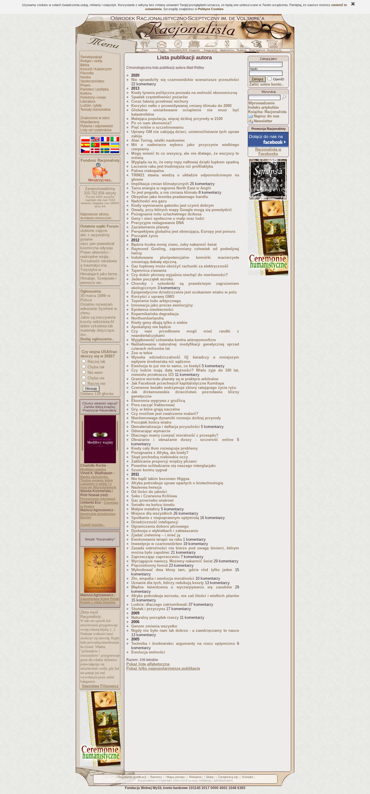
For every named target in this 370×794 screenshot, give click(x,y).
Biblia (84, 65)
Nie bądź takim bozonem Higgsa (160, 479)
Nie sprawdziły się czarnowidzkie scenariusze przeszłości (185, 79)
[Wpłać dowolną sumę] (100, 177)
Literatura (87, 101)
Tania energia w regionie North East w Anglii (171, 188)
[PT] (95, 145)
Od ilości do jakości (149, 492)
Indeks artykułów (263, 107)
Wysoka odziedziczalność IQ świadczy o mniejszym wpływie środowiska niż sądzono (185, 359)
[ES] (85, 145)
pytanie (86, 239)
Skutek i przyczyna (148, 609)
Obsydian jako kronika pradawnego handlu (169, 197)
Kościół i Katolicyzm (96, 69)
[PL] (85, 139)
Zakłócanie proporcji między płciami (164, 461)
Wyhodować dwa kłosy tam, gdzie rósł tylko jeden (181, 570)
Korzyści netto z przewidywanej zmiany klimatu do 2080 (181, 106)
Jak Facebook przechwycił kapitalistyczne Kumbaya (177, 383)
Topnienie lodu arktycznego (156, 301)
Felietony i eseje (93, 97)
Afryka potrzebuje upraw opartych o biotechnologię (177, 483)
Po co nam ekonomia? (151, 123)
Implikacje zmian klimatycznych (160, 184)
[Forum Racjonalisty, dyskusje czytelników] (146, 47)
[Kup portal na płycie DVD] (178, 47)
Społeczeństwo (92, 81)
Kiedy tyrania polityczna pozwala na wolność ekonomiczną (184, 93)
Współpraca (89, 122)
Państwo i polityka (94, 89)
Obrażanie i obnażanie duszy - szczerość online (182, 439)
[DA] (95, 151)
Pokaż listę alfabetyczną (147, 664)
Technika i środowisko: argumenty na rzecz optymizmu (183, 643)
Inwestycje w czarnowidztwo (156, 544)
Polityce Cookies (210, 9)
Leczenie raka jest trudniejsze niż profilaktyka (172, 166)
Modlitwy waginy (93, 469)
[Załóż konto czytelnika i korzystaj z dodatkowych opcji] (273, 47)
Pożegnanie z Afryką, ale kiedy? (159, 452)
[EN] (95, 139)
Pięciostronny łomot (149, 565)
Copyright (165, 780)
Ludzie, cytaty (91, 106)
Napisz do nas (266, 116)
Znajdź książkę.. (92, 525)
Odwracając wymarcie (150, 431)
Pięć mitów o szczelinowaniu (157, 127)
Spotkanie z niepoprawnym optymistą (165, 518)
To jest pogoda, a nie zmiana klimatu (164, 192)
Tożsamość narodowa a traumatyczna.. (98, 263)
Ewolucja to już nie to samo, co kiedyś (166, 366)
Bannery (156, 777)
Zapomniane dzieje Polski (99, 599)
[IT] (115, 139)
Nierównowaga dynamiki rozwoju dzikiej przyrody (176, 418)
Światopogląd (91, 57)
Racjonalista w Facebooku (268, 151)
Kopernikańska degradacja (155, 314)
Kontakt (247, 777)
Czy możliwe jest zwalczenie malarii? (164, 413)
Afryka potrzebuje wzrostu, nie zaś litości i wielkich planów (185, 596)
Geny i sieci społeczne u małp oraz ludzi (167, 218)
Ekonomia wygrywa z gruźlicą (158, 400)
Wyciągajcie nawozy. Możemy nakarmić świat (171, 561)
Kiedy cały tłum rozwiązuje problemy (164, 448)
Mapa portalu (175, 777)
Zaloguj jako (268, 58)
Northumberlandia (147, 318)
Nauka (85, 77)
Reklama (195, 777)
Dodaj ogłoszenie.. (97, 339)
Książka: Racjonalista (267, 112)
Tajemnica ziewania (148, 270)
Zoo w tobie (141, 353)
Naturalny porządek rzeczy (155, 617)
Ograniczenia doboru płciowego (160, 526)
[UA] (115, 145)
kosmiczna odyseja (96, 248)
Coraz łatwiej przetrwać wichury (159, 101)
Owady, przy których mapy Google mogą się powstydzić (181, 210)
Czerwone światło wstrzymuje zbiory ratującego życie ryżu (183, 387)
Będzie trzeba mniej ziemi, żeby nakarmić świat (174, 244)
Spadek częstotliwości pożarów (159, 97)
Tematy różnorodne (95, 110)
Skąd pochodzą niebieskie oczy (159, 457)
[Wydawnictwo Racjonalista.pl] (227, 47)
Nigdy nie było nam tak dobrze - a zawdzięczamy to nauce (185, 630)
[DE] (105, 145)
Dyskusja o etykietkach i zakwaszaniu (164, 531)
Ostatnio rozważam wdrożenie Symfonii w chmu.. (98, 308)
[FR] (105, 139)
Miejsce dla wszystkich (151, 513)
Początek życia (144, 236)
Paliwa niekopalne (147, 171)
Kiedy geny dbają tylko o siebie (159, 322)
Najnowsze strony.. (95, 214)
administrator (223, 780)
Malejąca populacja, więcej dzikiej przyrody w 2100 (177, 119)
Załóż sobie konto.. (266, 84)
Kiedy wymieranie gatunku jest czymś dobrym (172, 205)
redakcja (205, 780)
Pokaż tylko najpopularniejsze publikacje (163, 668)
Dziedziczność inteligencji (154, 522)
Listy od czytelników (96, 130)
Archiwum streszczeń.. (96, 218)
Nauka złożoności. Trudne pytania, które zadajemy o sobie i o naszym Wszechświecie (98, 482)
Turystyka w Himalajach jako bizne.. (99, 271)
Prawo (85, 85)
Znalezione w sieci (95, 118)
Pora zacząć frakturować (153, 405)
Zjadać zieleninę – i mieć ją (155, 535)
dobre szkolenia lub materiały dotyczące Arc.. (97, 330)
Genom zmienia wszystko (154, 626)
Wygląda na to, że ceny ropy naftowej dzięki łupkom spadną (185, 162)
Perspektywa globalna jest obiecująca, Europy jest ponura (183, 231)
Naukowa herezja (146, 487)
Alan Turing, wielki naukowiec (158, 140)
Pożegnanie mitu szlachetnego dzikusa (166, 214)
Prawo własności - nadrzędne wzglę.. (95, 254)
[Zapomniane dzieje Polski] (100, 592)
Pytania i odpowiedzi (96, 126)
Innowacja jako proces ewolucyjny (162, 305)
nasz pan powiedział (97, 243)
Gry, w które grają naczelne (155, 409)
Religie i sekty (91, 61)
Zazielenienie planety (150, 227)
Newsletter (263, 121)
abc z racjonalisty (95, 235)
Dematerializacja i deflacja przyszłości (165, 426)
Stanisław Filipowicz (100, 686)
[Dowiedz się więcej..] (100, 765)
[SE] (105, 151)
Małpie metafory (145, 509)
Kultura (86, 93)
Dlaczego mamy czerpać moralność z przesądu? (174, 435)
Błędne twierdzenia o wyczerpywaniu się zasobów (181, 587)
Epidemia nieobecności (152, 309)
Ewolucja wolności (148, 652)
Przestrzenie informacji (97, 499)
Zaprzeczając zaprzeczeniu (155, 557)
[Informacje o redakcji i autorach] (241, 47)
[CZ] (85, 151)
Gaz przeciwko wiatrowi (152, 500)
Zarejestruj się (228, 777)
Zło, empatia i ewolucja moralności (162, 578)
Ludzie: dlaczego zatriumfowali (159, 604)
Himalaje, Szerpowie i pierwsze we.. (98, 280)
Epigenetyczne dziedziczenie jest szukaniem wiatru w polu (184, 292)
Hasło (253, 69)
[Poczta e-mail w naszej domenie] (161, 47)
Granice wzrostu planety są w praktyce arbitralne (174, 379)
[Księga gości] (211, 47)
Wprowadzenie (261, 103)
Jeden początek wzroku (152, 279)
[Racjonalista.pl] (185, 38)
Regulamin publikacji (132, 777)
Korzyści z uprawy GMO (152, 296)
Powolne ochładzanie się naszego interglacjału (173, 466)
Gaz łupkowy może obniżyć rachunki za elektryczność (181, 266)
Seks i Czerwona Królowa (154, 496)
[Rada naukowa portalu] (256, 47)
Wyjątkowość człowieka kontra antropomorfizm (173, 340)
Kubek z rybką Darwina (97, 602)
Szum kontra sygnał (149, 470)
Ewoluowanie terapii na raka (156, 539)
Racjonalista (146, 780)
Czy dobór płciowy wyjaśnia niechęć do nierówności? (179, 275)
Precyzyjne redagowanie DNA (157, 223)
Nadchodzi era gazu (149, 201)
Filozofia (87, 73)
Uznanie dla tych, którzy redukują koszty (167, 583)
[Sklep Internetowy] (194, 47)
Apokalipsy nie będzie (151, 327)
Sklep (210, 777)
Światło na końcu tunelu (153, 505)
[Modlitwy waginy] (100, 462)
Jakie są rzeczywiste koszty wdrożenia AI (98, 319)
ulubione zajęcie (93, 230)
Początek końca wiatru (151, 422)
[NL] (115, 151)
